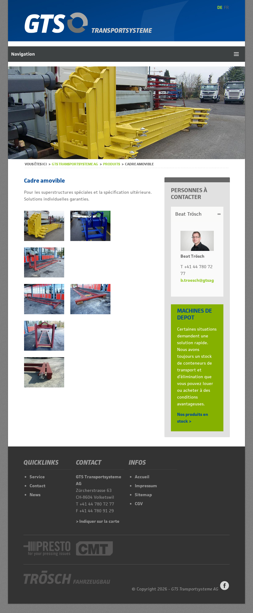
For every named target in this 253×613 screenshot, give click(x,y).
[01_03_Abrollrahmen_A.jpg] (90, 239)
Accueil (142, 477)
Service (37, 477)
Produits (111, 164)
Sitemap (143, 494)
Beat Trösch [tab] (188, 214)
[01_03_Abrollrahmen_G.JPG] (44, 349)
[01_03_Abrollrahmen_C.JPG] (44, 386)
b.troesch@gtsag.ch (200, 280)
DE (219, 7)
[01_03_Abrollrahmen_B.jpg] (44, 239)
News (35, 494)
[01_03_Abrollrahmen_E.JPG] (44, 312)
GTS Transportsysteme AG (75, 164)
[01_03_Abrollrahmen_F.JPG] (90, 312)
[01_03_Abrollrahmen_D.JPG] (44, 276)
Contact (37, 485)
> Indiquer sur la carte (97, 521)
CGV (139, 503)
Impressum (146, 485)
